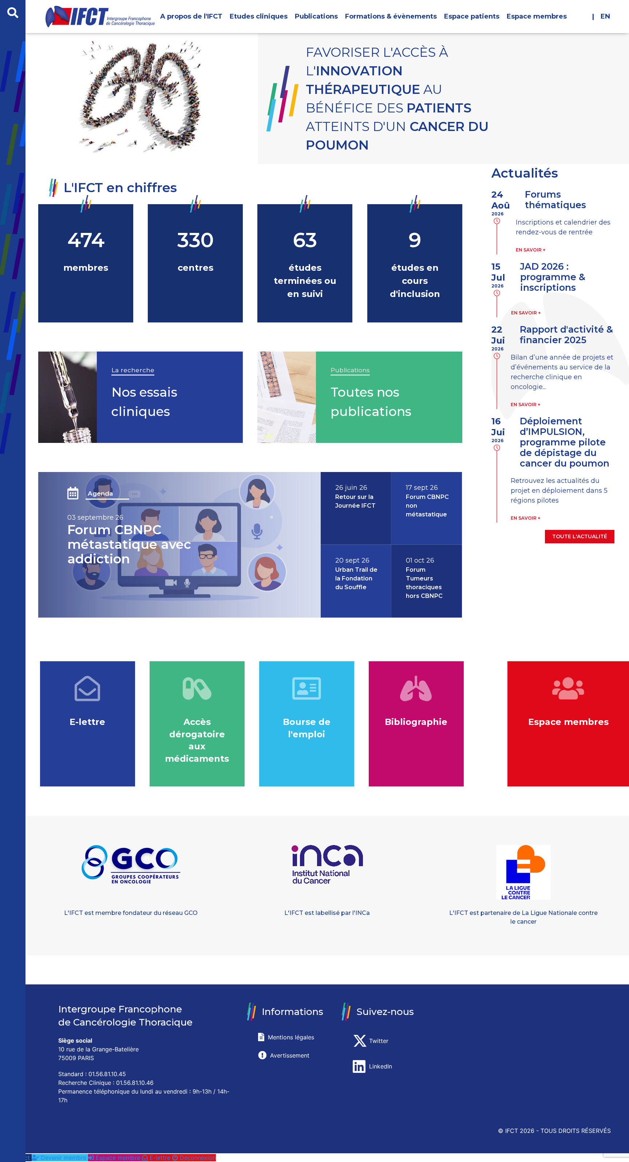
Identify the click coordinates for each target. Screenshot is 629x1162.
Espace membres (537, 16)
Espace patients (471, 16)
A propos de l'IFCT (191, 16)
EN (604, 16)
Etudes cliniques (259, 16)
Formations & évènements (391, 16)
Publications (316, 16)
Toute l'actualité (579, 536)
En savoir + (530, 250)
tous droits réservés (576, 1130)
